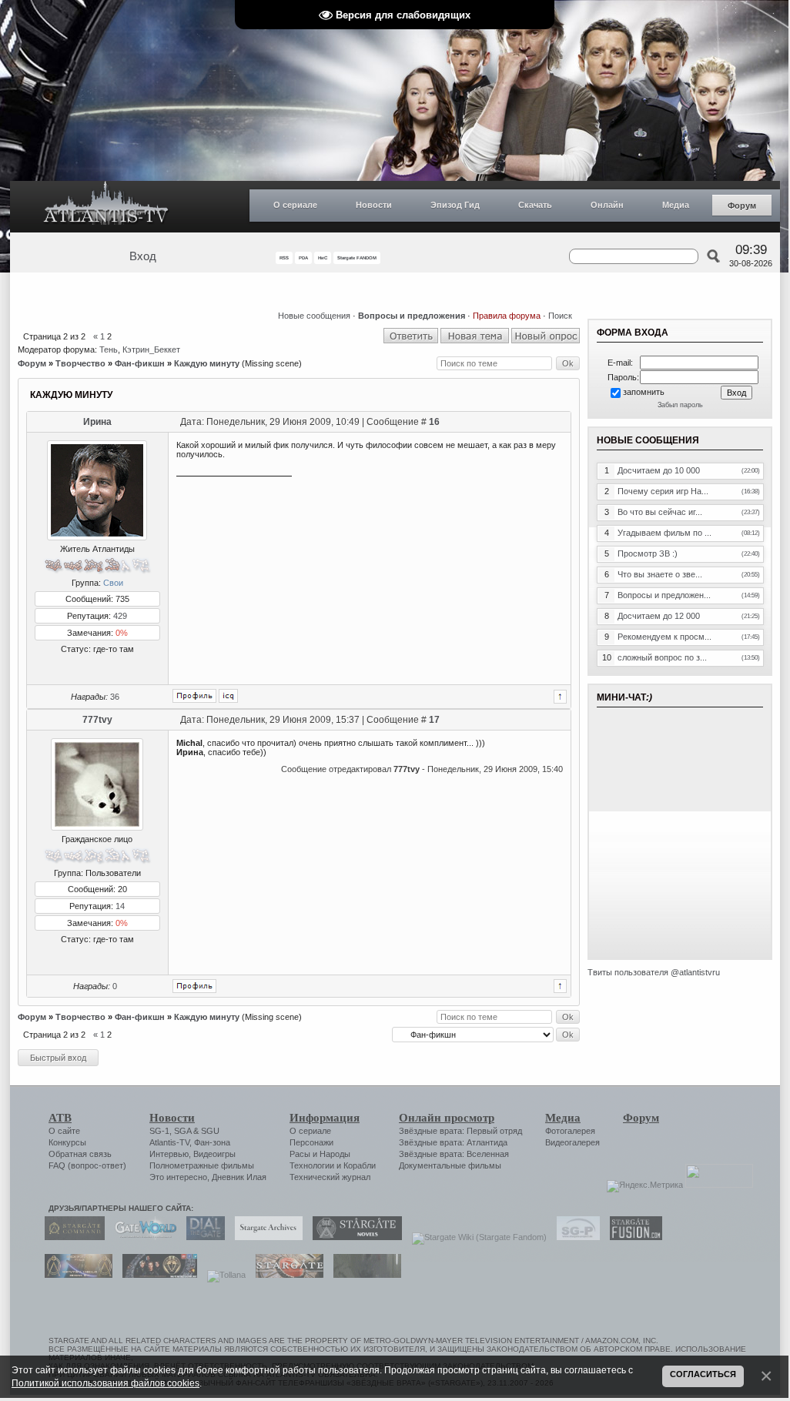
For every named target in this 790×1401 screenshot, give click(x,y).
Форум (742, 205)
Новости (374, 204)
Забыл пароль (680, 405)
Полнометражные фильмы (201, 1165)
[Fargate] (285, 1274)
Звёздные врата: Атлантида (453, 1142)
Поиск (560, 315)
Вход (142, 256)
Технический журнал (330, 1177)
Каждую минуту (206, 363)
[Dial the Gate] (202, 1237)
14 (120, 906)
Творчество (80, 363)
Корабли (359, 1165)
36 (114, 696)
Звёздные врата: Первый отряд (460, 1130)
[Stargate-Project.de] (574, 1237)
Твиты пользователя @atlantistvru (653, 972)
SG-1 (159, 1130)
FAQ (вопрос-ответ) (87, 1165)
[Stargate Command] (71, 1237)
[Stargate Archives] (265, 1237)
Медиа (675, 204)
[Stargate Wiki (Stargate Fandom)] (475, 1237)
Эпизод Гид (455, 204)
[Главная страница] (106, 206)
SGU (210, 1130)
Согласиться (703, 1374)
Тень (108, 349)
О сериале (295, 204)
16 (434, 421)
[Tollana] (222, 1274)
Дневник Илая (239, 1177)
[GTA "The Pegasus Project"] (363, 1274)
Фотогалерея (570, 1130)
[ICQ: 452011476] (228, 696)
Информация (325, 1118)
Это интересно (178, 1177)
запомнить (643, 391)
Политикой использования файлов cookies (105, 1383)
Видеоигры (214, 1154)
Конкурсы (67, 1142)
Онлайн (607, 204)
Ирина (97, 421)
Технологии (312, 1165)
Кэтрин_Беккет (151, 349)
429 (120, 615)
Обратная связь (80, 1154)
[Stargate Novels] (353, 1237)
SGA (182, 1130)
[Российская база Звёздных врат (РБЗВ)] (156, 1274)
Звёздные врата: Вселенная (454, 1154)
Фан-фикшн (140, 363)
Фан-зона (212, 1142)
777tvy (97, 719)
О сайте (64, 1130)
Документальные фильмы (450, 1165)
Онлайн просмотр (446, 1118)
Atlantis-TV (169, 1142)
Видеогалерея (572, 1142)
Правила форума (507, 315)
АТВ (60, 1118)
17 (434, 719)
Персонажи (311, 1142)
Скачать (535, 204)
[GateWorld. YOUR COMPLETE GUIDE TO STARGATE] (141, 1237)
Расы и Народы (320, 1154)
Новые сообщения (314, 315)
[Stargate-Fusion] (632, 1237)
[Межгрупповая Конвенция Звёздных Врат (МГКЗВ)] (74, 1274)
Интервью (169, 1154)
